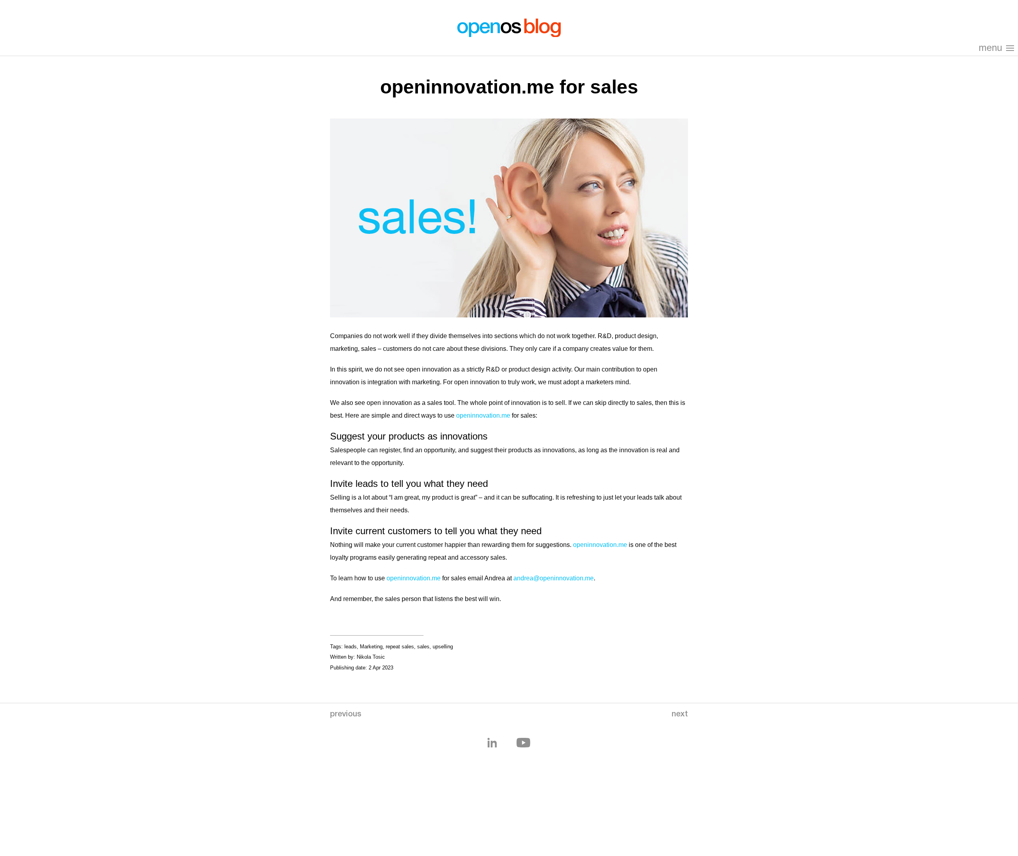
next (680, 715)
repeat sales (400, 647)
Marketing (371, 647)
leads (350, 647)
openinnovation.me (483, 415)
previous (345, 715)
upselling (443, 647)
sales (423, 647)
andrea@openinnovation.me (553, 578)
